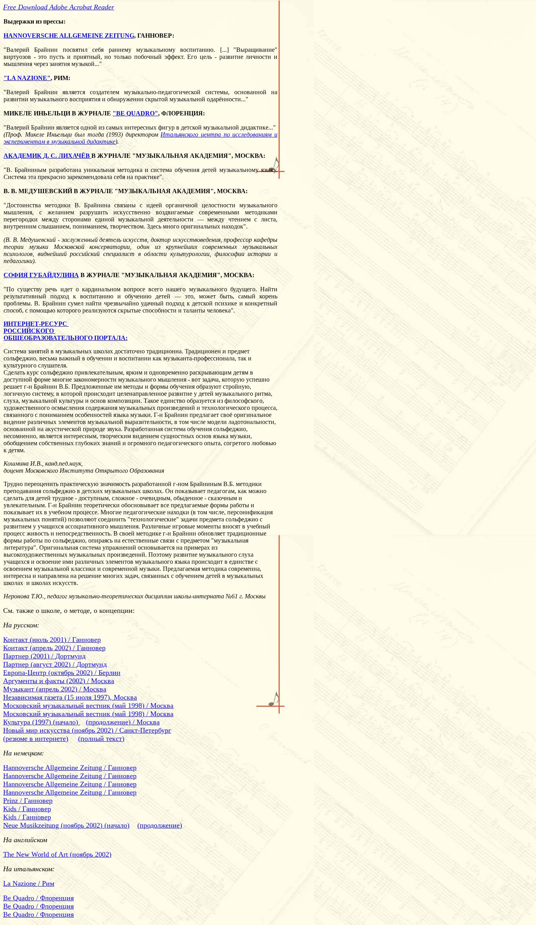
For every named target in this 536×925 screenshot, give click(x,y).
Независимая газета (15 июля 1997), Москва (70, 697)
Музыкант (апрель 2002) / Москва (54, 689)
